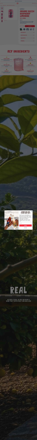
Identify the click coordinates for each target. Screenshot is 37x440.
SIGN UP (25, 225)
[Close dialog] (31, 211)
